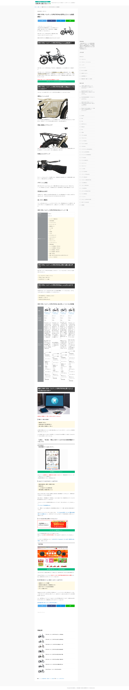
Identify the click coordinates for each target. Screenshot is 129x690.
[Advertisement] (56, 620)
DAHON (82, 115)
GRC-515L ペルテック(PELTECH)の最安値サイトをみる (56, 81)
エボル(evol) (83, 146)
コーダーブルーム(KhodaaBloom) (86, 149)
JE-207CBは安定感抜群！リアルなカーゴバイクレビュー (88, 98)
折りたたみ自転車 (84, 70)
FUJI (82, 121)
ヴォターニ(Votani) (84, 143)
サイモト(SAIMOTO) (84, 160)
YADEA (82, 132)
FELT (82, 118)
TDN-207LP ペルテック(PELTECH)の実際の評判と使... (54, 664)
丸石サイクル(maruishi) (85, 202)
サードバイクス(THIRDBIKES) (86, 154)
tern (82, 129)
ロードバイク (83, 67)
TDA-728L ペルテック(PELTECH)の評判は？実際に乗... (54, 659)
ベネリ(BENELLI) (84, 182)
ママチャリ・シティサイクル (86, 62)
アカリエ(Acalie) (84, 135)
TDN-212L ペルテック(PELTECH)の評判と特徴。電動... (54, 654)
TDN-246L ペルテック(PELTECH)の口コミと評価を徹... (55, 634)
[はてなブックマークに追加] (60, 21)
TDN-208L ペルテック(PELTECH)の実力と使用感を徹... (55, 639)
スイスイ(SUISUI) (84, 171)
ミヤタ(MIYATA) (84, 188)
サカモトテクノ (83, 165)
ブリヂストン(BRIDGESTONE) (86, 179)
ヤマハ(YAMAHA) (84, 193)
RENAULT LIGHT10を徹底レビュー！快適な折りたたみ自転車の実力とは (88, 109)
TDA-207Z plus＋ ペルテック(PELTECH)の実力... (54, 669)
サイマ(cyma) (83, 157)
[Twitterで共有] (42, 21)
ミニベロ (40, 678)
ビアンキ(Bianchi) (84, 177)
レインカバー (83, 196)
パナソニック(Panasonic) (85, 174)
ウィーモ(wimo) (83, 140)
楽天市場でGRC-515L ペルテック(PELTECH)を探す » (56, 569)
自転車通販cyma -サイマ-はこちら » (56, 471)
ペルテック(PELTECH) (60, 678)
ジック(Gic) (83, 168)
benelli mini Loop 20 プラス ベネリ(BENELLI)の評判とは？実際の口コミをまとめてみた (88, 92)
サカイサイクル (83, 163)
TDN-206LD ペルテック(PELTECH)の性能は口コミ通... (54, 644)
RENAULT (83, 126)
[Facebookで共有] (51, 21)
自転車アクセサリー (84, 73)
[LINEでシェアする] (70, 21)
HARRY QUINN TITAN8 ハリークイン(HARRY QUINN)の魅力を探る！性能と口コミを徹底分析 (88, 103)
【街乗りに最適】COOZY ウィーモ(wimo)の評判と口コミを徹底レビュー (87, 86)
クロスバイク (83, 59)
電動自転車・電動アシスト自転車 (48, 678)
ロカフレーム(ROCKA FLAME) (86, 199)
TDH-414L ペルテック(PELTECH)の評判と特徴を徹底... (54, 649)
